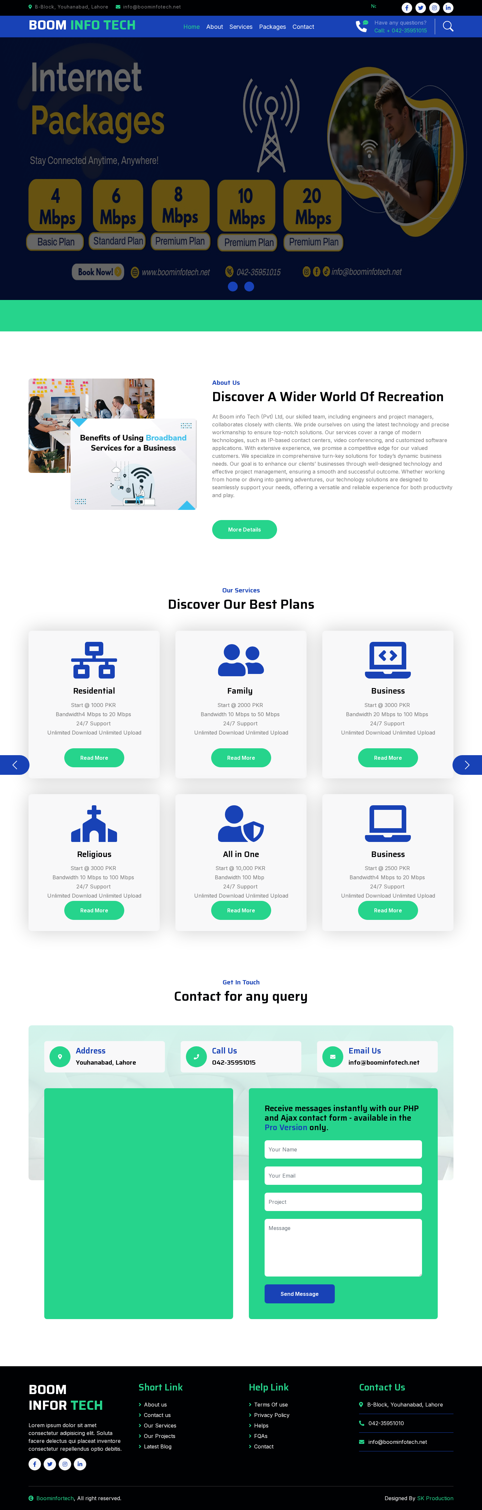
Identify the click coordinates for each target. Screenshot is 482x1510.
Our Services (160, 1425)
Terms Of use (271, 1404)
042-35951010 (385, 1423)
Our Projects (159, 1436)
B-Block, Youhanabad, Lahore (404, 1404)
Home (191, 26)
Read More (94, 758)
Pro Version (286, 1127)
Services (241, 26)
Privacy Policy (272, 1415)
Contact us (157, 1415)
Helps (261, 1425)
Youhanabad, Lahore (106, 1062)
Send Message (300, 1294)
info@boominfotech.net (384, 1062)
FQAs (261, 1436)
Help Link (269, 1387)
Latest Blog (157, 1446)
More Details (244, 529)
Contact (303, 26)
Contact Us (382, 1387)
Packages (272, 26)
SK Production (435, 1498)
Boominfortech (55, 1498)
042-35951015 (234, 1062)
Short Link (161, 1387)
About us (155, 1404)
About (214, 26)
